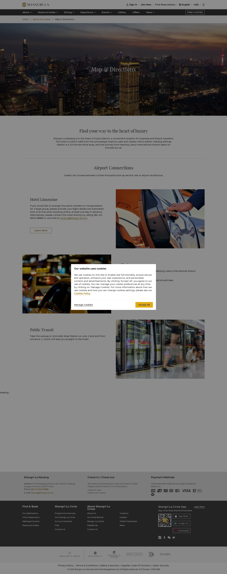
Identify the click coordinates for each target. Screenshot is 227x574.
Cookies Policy (82, 293)
